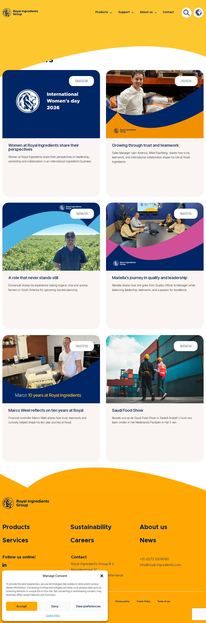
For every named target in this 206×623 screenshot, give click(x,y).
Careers (82, 540)
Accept (21, 606)
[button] (102, 576)
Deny (55, 606)
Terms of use (164, 602)
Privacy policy (122, 602)
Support (124, 12)
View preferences (88, 606)
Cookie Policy (53, 615)
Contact (168, 12)
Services (15, 540)
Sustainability (91, 527)
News (148, 540)
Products (101, 12)
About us (146, 12)
